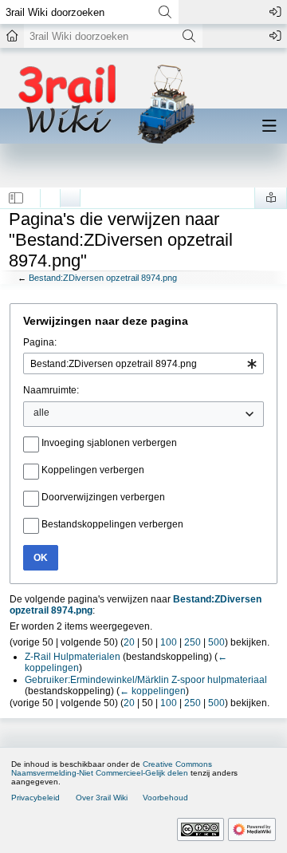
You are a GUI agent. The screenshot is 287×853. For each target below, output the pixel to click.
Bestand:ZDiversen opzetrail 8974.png (103, 277)
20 (129, 642)
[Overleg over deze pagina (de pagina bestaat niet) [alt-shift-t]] (70, 194)
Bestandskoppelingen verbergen (112, 524)
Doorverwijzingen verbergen (103, 497)
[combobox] (143, 363)
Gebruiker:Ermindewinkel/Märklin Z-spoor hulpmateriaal (146, 679)
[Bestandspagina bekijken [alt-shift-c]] (50, 194)
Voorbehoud (165, 797)
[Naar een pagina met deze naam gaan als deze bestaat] (164, 12)
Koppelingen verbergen (92, 470)
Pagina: (40, 342)
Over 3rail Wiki (102, 797)
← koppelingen (153, 691)
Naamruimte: (51, 390)
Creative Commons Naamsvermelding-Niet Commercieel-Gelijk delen (111, 768)
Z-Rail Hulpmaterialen (72, 656)
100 (168, 642)
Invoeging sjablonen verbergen (109, 442)
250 (192, 642)
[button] (16, 198)
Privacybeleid (35, 797)
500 (216, 642)
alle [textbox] (41, 412)
